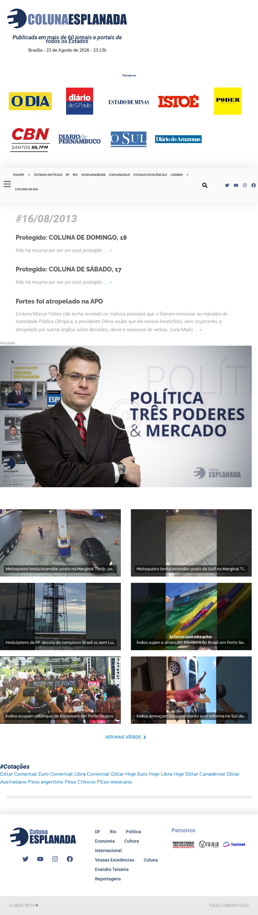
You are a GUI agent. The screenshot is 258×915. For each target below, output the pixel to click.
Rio (113, 831)
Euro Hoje (148, 774)
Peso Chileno (80, 781)
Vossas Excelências (150, 174)
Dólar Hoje (123, 774)
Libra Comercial (92, 774)
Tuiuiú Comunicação (229, 905)
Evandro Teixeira (112, 869)
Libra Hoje (172, 774)
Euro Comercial (55, 774)
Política (133, 831)
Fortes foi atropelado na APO (59, 301)
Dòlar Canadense (205, 774)
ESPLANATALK (119, 174)
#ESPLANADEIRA (93, 174)
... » (108, 250)
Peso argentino (45, 781)
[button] (205, 185)
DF (67, 174)
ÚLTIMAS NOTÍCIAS (48, 174)
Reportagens (108, 878)
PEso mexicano (114, 781)
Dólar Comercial (18, 774)
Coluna (151, 859)
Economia (105, 841)
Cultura (131, 841)
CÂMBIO (177, 174)
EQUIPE (18, 174)
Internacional (108, 850)
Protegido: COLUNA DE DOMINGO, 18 (71, 237)
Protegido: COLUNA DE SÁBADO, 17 (69, 269)
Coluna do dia (26, 189)
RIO (75, 174)
